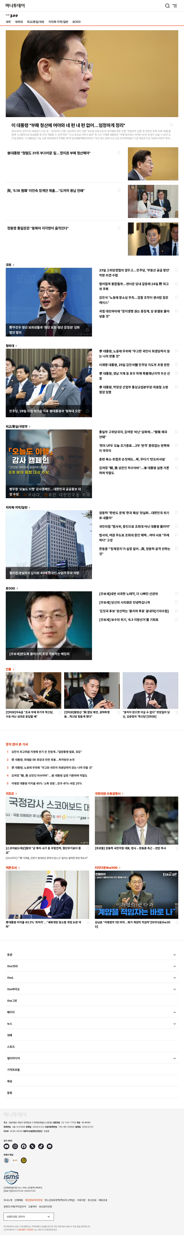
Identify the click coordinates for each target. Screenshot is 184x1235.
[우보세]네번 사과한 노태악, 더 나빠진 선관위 (128, 594)
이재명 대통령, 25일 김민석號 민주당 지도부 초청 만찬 (134, 365)
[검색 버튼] (167, 5)
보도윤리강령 (45, 1206)
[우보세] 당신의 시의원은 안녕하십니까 (124, 602)
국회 (8, 22)
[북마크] (171, 124)
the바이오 (13, 989)
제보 (9, 1081)
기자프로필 (13, 1070)
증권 (9, 954)
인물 (8, 669)
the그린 (12, 1000)
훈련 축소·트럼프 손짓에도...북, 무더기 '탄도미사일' (132, 459)
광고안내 (92, 1200)
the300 (12, 966)
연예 (9, 1035)
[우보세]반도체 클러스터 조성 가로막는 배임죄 (39, 654)
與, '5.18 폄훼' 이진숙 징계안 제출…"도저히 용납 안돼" (46, 190)
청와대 (19, 22)
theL (10, 977)
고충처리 (32, 1206)
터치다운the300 (106, 868)
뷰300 (76, 22)
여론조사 (11, 868)
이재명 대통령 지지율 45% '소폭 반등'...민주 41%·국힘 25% (47, 783)
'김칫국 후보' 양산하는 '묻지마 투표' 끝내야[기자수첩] (134, 611)
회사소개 (8, 1200)
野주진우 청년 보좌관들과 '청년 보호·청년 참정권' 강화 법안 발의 (44, 330)
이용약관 (81, 1200)
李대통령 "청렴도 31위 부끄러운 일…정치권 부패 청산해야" (49, 153)
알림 (9, 1093)
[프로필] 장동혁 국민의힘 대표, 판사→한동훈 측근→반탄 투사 (130, 848)
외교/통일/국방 (35, 22)
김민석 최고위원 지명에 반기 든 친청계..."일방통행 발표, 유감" (47, 752)
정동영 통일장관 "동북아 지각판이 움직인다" (38, 228)
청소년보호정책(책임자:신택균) (60, 1200)
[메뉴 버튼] (174, 5)
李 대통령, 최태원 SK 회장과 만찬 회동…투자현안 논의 (43, 759)
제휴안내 (102, 1200)
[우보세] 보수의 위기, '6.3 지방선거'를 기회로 (128, 620)
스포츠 (11, 1047)
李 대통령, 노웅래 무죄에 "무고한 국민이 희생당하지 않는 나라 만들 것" (52, 767)
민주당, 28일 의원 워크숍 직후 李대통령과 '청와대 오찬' (45, 411)
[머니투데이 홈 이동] (15, 1115)
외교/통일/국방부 (16, 426)
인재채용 (18, 1200)
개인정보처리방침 (33, 1200)
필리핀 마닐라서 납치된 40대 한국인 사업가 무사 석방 (44, 573)
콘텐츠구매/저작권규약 (15, 1206)
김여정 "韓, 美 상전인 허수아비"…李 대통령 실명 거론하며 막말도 (49, 775)
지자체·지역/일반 (58, 22)
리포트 (10, 793)
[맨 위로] (176, 1220)
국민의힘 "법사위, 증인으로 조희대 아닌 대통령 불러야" (134, 526)
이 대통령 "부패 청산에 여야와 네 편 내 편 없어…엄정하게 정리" (68, 125)
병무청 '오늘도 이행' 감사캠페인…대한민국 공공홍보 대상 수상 (45, 491)
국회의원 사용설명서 (108, 793)
